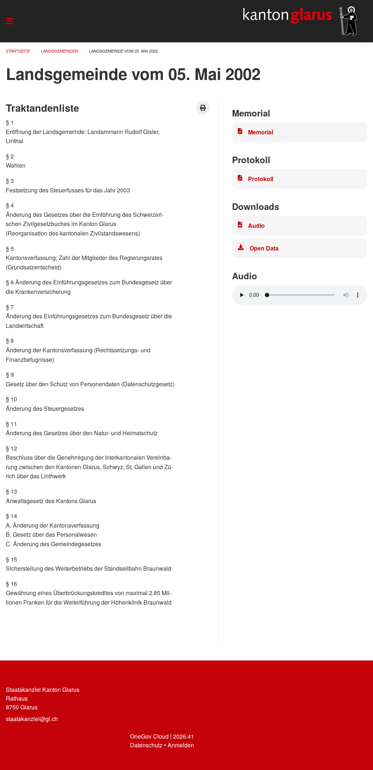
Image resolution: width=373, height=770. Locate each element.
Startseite (18, 51)
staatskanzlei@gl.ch (32, 719)
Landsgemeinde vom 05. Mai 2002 (123, 51)
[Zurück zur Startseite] (300, 21)
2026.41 (183, 736)
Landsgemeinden (59, 51)
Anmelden (181, 745)
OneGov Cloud (149, 736)
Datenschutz (146, 745)
